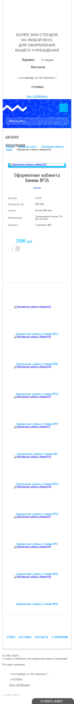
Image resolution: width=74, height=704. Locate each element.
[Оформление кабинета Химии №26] (28, 164)
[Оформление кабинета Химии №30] (37, 379)
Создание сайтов (11, 694)
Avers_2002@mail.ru (37, 96)
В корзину (26, 257)
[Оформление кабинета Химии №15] (37, 529)
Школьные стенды (28, 146)
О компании (60, 637)
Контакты (41, 637)
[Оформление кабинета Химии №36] (37, 499)
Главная (10, 146)
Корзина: (28, 60)
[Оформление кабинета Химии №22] (37, 319)
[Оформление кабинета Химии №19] (37, 409)
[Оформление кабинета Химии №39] (37, 469)
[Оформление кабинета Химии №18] (37, 559)
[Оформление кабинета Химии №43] (37, 589)
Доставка (25, 637)
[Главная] (37, 16)
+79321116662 (37, 87)
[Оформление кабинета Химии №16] (37, 349)
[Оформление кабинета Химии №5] (37, 439)
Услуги (11, 637)
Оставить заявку (51, 701)
